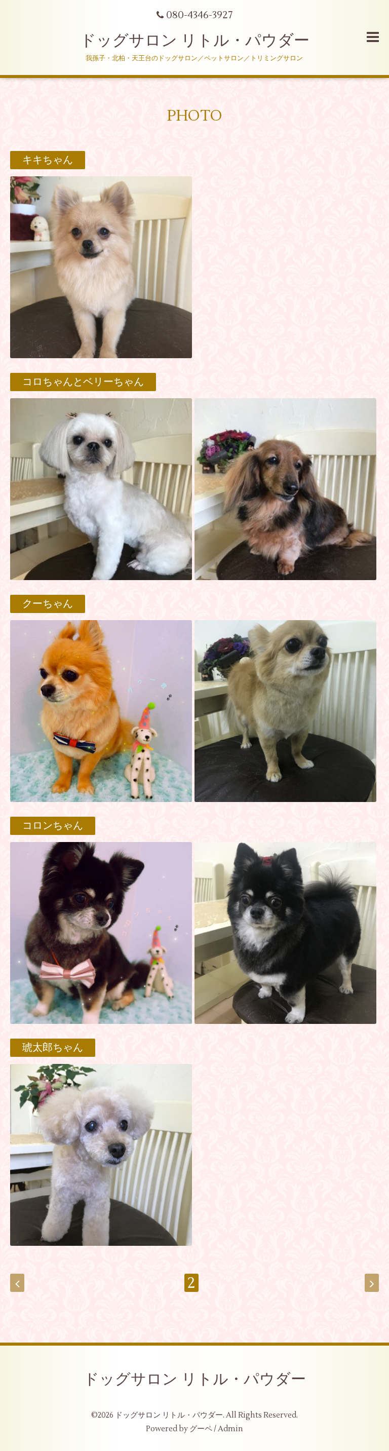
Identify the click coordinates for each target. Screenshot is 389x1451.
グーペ (200, 1429)
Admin (230, 1429)
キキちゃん (47, 160)
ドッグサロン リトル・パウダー (194, 41)
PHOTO (194, 116)
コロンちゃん (52, 825)
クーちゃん (47, 603)
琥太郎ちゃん (52, 1047)
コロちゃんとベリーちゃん (83, 382)
